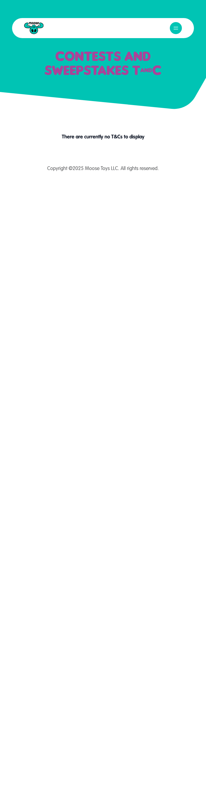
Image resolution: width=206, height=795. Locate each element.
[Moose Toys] (34, 28)
